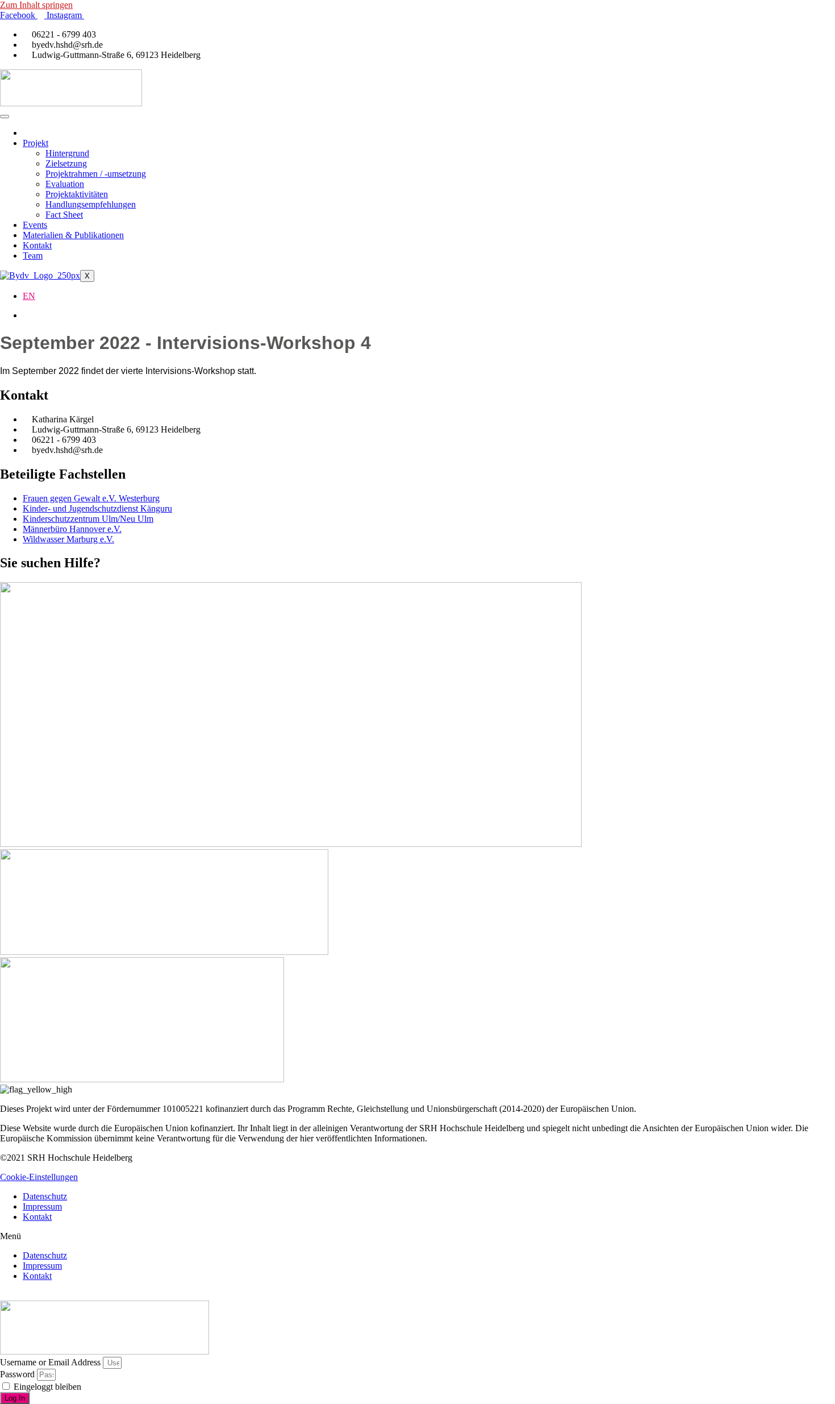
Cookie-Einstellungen (39, 1177)
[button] (417, 1236)
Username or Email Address (50, 1362)
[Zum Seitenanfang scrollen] (3, 1295)
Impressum (42, 1206)
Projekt (35, 143)
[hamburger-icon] (4, 116)
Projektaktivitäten (76, 194)
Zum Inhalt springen (36, 5)
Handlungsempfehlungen (90, 204)
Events (35, 225)
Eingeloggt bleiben (46, 1386)
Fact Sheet (64, 214)
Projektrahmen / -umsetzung (95, 173)
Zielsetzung (66, 163)
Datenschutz (45, 1196)
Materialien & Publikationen (73, 235)
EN (29, 296)
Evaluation (64, 184)
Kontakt (37, 245)
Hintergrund (67, 153)
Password (17, 1374)
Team (33, 255)
